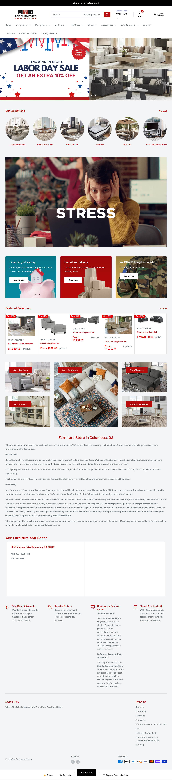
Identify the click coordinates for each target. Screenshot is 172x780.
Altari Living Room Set (147, 332)
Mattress (76, 24)
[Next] (166, 333)
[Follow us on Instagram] (78, 762)
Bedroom (59, 24)
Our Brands (141, 711)
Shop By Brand (48, 33)
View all (163, 308)
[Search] (107, 14)
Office (91, 24)
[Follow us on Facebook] (73, 762)
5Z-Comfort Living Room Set (20, 343)
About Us (140, 707)
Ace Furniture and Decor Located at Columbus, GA (147, 738)
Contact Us (141, 720)
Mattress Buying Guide (146, 733)
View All (163, 111)
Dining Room (41, 24)
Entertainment (128, 24)
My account (121, 13)
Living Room (22, 24)
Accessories (107, 24)
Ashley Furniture (16, 340)
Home (8, 24)
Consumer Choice (27, 33)
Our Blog (140, 744)
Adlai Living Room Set (50, 343)
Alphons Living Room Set (116, 341)
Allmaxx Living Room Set (84, 332)
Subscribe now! (86, 772)
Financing (10, 33)
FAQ (137, 728)
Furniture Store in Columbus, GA (151, 724)
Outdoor (147, 24)
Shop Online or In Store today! (86, 3)
